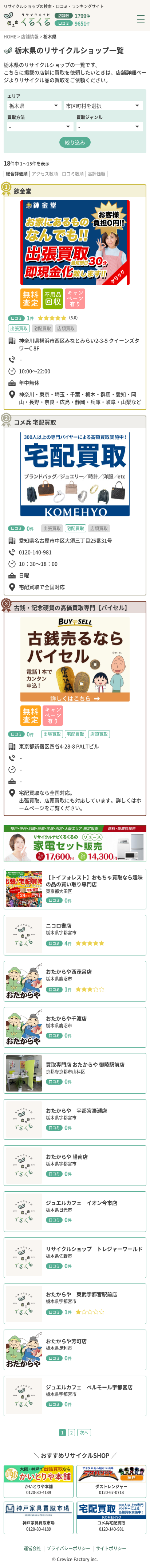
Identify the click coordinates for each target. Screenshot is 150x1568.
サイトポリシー (111, 1548)
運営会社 (32, 1548)
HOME (10, 36)
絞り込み (75, 142)
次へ (84, 1432)
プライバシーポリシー (68, 1548)
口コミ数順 (73, 174)
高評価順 (96, 174)
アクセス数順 (45, 174)
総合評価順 (17, 174)
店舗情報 (30, 36)
